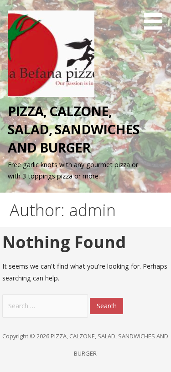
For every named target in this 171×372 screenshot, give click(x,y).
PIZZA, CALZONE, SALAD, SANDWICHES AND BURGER (74, 129)
